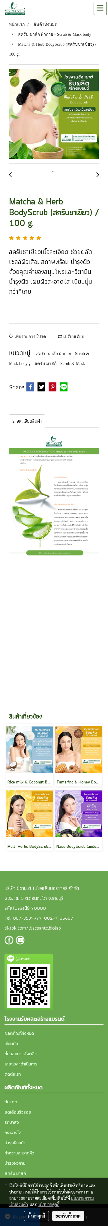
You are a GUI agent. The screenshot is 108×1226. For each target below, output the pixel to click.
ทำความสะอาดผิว (19, 1153)
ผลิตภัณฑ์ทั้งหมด (19, 1033)
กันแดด (10, 1102)
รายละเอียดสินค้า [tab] (27, 421)
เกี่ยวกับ (11, 1044)
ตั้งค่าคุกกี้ (36, 1215)
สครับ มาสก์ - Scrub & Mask (59, 363)
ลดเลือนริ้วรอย (17, 1112)
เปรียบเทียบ (73, 336)
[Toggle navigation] (100, 8)
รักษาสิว (11, 1122)
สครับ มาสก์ (15, 1173)
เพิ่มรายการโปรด (29, 336)
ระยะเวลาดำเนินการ (21, 1064)
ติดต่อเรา (12, 1074)
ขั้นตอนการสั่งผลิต (20, 1054)
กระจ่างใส (13, 1132)
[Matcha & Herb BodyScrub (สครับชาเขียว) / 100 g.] (54, 114)
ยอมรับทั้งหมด (68, 1215)
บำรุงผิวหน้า (14, 1143)
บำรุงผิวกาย (15, 1163)
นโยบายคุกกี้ (48, 1204)
